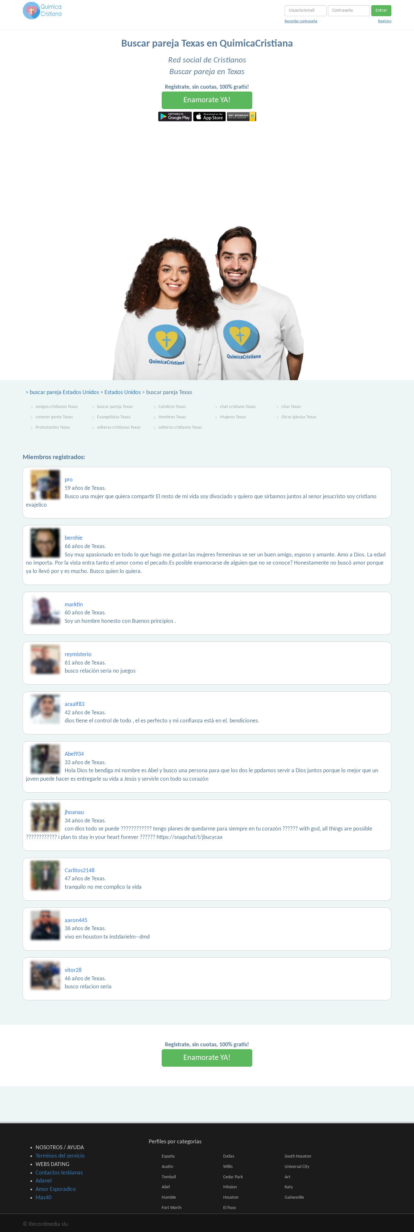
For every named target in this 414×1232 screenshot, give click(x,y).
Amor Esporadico (56, 1189)
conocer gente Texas (54, 417)
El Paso (229, 1207)
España (168, 1156)
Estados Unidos (122, 393)
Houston (230, 1197)
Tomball (169, 1177)
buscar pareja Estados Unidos (64, 393)
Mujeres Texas (233, 417)
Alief (166, 1187)
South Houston (298, 1156)
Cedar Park (233, 1177)
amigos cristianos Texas (57, 406)
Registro (384, 21)
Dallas (228, 1156)
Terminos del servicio (60, 1156)
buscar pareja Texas (115, 406)
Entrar (381, 10)
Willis (228, 1166)
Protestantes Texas (53, 427)
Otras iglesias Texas (298, 417)
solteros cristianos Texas (180, 427)
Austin (167, 1166)
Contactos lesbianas (59, 1173)
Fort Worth (171, 1207)
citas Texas (291, 406)
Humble (169, 1197)
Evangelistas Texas (113, 417)
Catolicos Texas (172, 406)
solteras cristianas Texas (118, 427)
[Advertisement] (207, 170)
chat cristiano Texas (238, 406)
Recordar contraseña (301, 21)
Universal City (297, 1166)
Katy (289, 1187)
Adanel (44, 1181)
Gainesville (294, 1197)
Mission (230, 1187)
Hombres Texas (172, 417)
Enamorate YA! (207, 100)
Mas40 (43, 1198)
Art (287, 1177)
